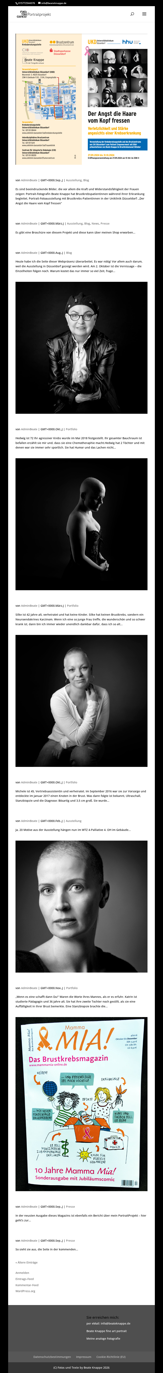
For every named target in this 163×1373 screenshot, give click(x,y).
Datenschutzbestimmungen (52, 1357)
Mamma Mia (31, 1199)
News (95, 223)
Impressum (83, 1357)
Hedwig (25, 422)
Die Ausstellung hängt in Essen (53, 814)
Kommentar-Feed (27, 1285)
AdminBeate (29, 180)
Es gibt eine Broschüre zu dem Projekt (62, 216)
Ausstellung (74, 180)
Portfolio (71, 429)
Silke (21, 598)
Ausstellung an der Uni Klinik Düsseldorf (65, 173)
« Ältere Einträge (27, 1262)
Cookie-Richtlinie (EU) (110, 1357)
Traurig (24, 245)
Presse (105, 223)
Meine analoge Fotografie (103, 1338)
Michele (25, 775)
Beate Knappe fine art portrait (106, 1331)
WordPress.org (25, 1291)
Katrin (23, 981)
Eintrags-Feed (25, 1279)
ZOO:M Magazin (35, 1233)
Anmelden (22, 1273)
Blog (86, 180)
